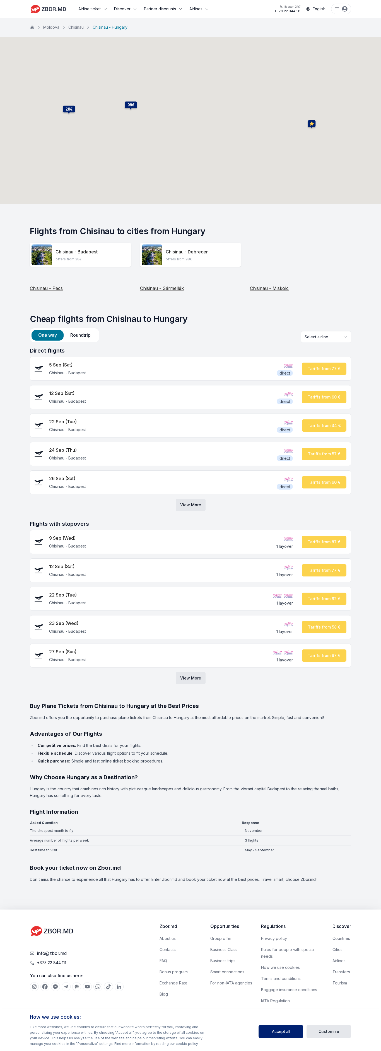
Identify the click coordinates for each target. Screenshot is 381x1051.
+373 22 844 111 (287, 9)
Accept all (281, 1031)
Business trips (222, 960)
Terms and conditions (281, 978)
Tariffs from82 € (324, 598)
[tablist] (64, 335)
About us (168, 938)
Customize (329, 1031)
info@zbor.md (52, 953)
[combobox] (326, 337)
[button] (69, 109)
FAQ (163, 960)
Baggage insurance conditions (289, 989)
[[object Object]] (34, 986)
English (319, 8)
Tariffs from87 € (324, 541)
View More (190, 504)
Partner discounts (160, 8)
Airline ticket (89, 8)
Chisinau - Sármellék (162, 288)
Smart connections (227, 971)
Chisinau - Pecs (46, 288)
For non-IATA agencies (231, 983)
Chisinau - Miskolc (269, 288)
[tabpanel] (190, 515)
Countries (341, 938)
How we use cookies (280, 967)
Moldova (51, 27)
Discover (122, 8)
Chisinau (76, 27)
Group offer (221, 938)
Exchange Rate (173, 983)
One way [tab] (47, 335)
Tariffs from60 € (324, 397)
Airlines (195, 8)
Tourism (339, 983)
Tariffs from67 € (324, 655)
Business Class (223, 949)
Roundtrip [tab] (80, 335)
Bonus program (174, 971)
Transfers (341, 971)
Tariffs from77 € (324, 368)
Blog (164, 994)
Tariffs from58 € (324, 627)
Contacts (168, 949)
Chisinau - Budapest (77, 252)
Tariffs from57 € (324, 453)
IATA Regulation (275, 1000)
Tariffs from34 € (324, 425)
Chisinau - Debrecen (187, 252)
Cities (337, 949)
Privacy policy (274, 938)
